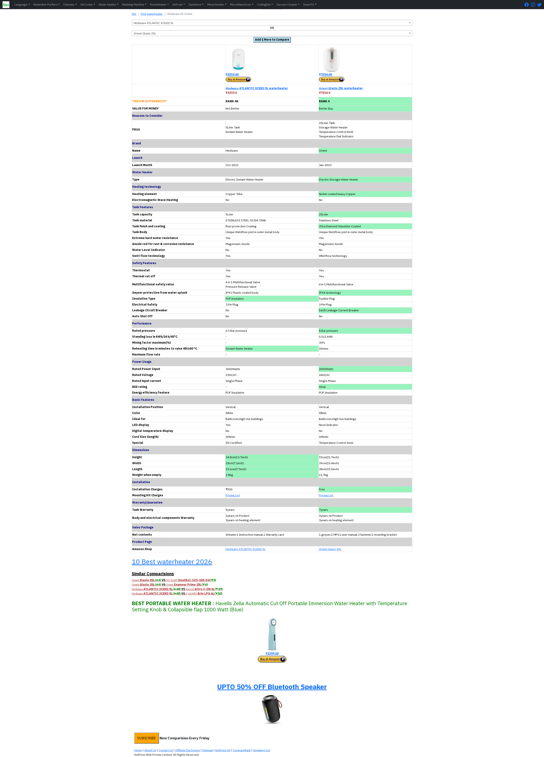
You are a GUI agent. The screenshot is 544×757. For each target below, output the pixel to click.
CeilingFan (264, 4)
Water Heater (107, 4)
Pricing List (233, 495)
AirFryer (177, 4)
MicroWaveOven (240, 4)
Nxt (134, 14)
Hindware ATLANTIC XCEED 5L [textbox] (154, 23)
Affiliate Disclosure (187, 750)
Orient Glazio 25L (330, 549)
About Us (150, 750)
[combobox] (272, 23)
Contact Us (166, 750)
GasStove (194, 4)
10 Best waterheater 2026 (172, 561)
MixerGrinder (215, 4)
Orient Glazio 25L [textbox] (145, 33)
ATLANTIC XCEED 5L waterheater (257, 88)
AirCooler (86, 4)
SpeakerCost (261, 750)
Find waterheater (152, 14)
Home (138, 750)
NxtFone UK (222, 750)
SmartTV (308, 4)
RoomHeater (158, 4)
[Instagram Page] (534, 4)
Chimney (68, 4)
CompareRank (242, 750)
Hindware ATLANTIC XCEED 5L (246, 549)
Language (20, 4)
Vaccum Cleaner (286, 4)
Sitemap (207, 750)
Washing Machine (133, 4)
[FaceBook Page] (527, 4)
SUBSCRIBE (146, 738)
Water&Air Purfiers (45, 4)
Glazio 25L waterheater (341, 88)
